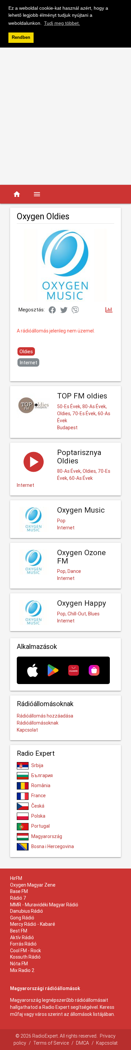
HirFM (16, 878)
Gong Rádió (22, 918)
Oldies (26, 351)
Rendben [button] (21, 37)
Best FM (18, 931)
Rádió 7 (18, 898)
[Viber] (75, 310)
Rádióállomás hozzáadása (45, 716)
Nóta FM (19, 964)
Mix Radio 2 (22, 970)
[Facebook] (52, 310)
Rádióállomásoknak (37, 723)
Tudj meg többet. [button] (62, 23)
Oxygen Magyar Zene (32, 885)
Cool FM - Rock (25, 951)
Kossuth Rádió (25, 957)
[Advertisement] (65, 116)
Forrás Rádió (23, 944)
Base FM (19, 891)
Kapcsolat (27, 730)
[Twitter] (64, 310)
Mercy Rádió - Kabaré (32, 924)
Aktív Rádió (22, 937)
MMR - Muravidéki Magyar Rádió (44, 905)
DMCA (82, 1043)
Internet (28, 362)
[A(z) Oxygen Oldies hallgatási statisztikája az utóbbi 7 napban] (109, 310)
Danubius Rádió (26, 911)
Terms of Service (51, 1043)
